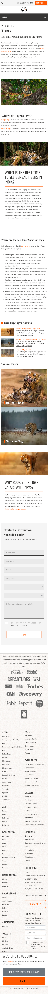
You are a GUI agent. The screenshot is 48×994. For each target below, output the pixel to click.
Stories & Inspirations (32, 821)
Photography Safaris (32, 785)
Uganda (5, 793)
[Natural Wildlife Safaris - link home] (24, 9)
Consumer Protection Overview (36, 843)
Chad (4, 743)
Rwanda (5, 778)
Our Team (28, 800)
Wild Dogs (28, 735)
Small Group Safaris (31, 778)
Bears (4, 937)
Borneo (4, 811)
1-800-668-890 (38, 889)
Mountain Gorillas (31, 739)
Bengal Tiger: (6, 120)
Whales (27, 732)
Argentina (5, 836)
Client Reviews (30, 857)
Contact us (35, 904)
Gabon (4, 750)
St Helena (5, 786)
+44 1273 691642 (36, 882)
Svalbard (5, 915)
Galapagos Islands (8, 857)
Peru (4, 868)
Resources (30, 832)
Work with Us (29, 839)
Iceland (4, 908)
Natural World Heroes (32, 814)
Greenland (6, 904)
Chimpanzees (29, 746)
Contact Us (41, 3)
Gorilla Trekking (7, 948)
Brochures (28, 836)
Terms (27, 846)
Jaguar (4, 952)
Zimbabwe (6, 800)
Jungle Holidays (30, 771)
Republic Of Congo (8, 775)
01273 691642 (32, 879)
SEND (24, 634)
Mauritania (6, 764)
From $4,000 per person (24, 346)
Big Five (5, 944)
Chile (4, 847)
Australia (5, 926)
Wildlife (6, 933)
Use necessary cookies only (24, 972)
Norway (5, 911)
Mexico (4, 864)
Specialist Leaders (31, 804)
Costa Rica (5, 850)
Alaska (4, 879)
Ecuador (5, 854)
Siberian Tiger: (6, 129)
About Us (28, 797)
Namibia (5, 771)
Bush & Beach (29, 775)
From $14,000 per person (24, 335)
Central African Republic (10, 740)
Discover (29, 792)
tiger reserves (25, 246)
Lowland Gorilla (30, 742)
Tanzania (5, 789)
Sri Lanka (5, 825)
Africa (5, 732)
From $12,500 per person (24, 356)
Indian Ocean (7, 754)
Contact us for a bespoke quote (15, 509)
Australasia (8, 922)
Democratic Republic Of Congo (12, 747)
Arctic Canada (7, 901)
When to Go (29, 818)
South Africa (6, 782)
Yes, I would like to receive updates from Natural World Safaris (26, 624)
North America (9, 875)
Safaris (27, 811)
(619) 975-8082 (32, 886)
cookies (10, 961)
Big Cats (5, 941)
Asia (4, 806)
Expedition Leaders (31, 807)
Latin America (8, 832)
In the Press (29, 854)
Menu (4, 17)
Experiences (31, 760)
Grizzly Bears (29, 749)
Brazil (4, 843)
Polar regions (9, 893)
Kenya (4, 757)
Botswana (5, 736)
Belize (4, 840)
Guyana (5, 861)
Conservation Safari (31, 782)
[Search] (2, 3)
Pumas (27, 753)
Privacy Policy (29, 850)
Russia (4, 821)
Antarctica (5, 897)
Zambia (4, 796)
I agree (24, 981)
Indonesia (5, 818)
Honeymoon (29, 768)
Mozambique (7, 768)
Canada (5, 883)
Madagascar (6, 761)
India (4, 814)
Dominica (5, 886)
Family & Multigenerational (34, 764)
